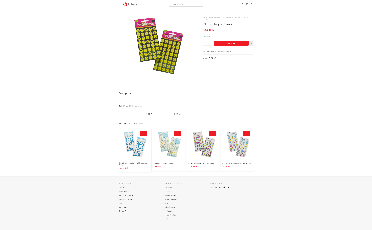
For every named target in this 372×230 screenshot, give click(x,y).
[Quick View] (143, 138)
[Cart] (252, 4)
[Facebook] (209, 58)
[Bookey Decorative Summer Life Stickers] (237, 145)
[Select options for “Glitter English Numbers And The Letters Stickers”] (143, 133)
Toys (166, 219)
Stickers (237, 17)
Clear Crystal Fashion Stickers (163, 163)
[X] (212, 58)
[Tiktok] (224, 187)
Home (205, 17)
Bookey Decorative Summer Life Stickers (236, 163)
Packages (168, 211)
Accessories (168, 187)
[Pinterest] (215, 58)
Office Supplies (169, 207)
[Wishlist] (247, 4)
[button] (212, 133)
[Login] (242, 4)
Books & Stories (170, 195)
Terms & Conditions (125, 199)
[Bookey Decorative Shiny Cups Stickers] (203, 145)
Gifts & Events (169, 203)
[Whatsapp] (220, 187)
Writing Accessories (227, 17)
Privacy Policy (124, 191)
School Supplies (214, 17)
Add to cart (231, 43)
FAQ (120, 203)
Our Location (123, 207)
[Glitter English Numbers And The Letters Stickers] (134, 145)
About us (122, 187)
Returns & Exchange (126, 195)
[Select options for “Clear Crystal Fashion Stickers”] (177, 133)
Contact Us (122, 211)
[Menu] (120, 4)
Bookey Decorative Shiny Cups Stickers (201, 163)
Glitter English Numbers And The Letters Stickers (133, 164)
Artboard (167, 191)
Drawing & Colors (170, 199)
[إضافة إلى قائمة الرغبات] (251, 43)
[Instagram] (211, 187)
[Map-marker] (228, 187)
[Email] (216, 187)
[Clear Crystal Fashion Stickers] (168, 145)
